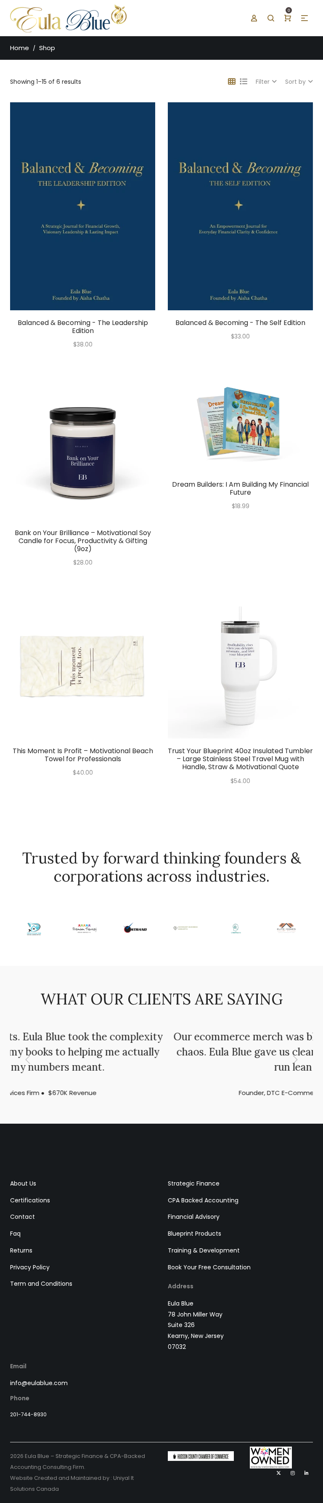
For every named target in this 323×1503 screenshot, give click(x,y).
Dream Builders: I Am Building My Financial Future (240, 488)
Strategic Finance (194, 1183)
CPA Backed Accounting (203, 1200)
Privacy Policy (30, 1267)
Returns (21, 1250)
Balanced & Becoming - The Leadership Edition (83, 327)
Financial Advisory (194, 1217)
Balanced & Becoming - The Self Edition (240, 323)
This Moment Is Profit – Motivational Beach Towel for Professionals (83, 755)
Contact (22, 1217)
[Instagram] (293, 1473)
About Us (23, 1183)
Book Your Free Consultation (209, 1267)
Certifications (30, 1200)
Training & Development (204, 1250)
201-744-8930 (28, 1414)
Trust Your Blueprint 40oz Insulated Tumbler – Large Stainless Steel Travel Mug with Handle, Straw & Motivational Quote (240, 759)
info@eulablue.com (39, 1383)
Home (19, 47)
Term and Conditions (41, 1283)
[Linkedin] (306, 1473)
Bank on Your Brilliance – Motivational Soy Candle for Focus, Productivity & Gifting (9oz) (83, 541)
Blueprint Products (194, 1233)
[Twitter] (278, 1473)
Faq (15, 1233)
